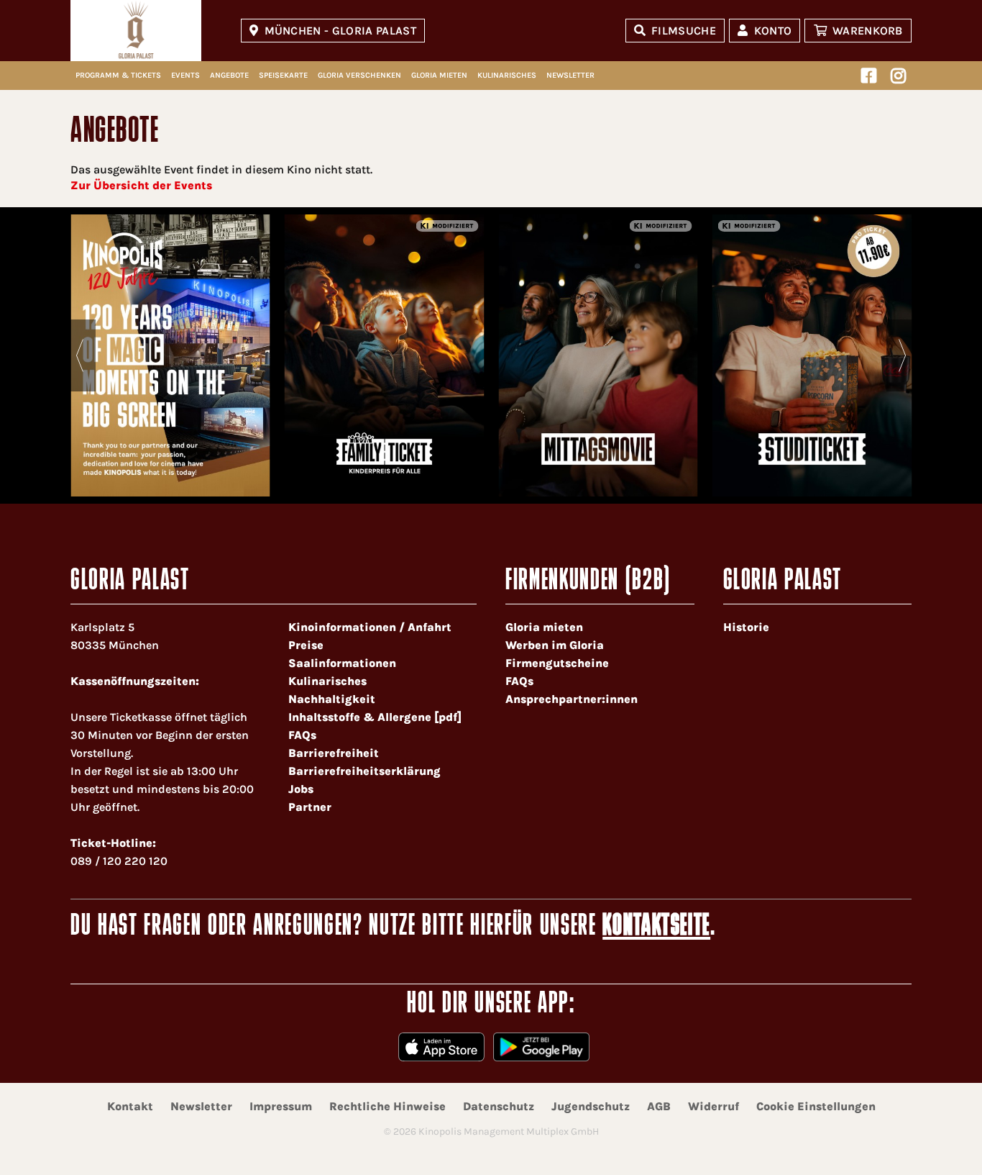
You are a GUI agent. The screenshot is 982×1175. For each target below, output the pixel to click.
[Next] (902, 355)
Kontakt (130, 1106)
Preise (305, 645)
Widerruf (713, 1106)
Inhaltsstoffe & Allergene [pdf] (375, 717)
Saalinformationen (342, 663)
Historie (746, 627)
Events (185, 75)
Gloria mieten (439, 75)
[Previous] (79, 355)
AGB (659, 1106)
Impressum (280, 1106)
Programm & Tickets (118, 75)
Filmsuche (683, 30)
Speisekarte (283, 75)
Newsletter (570, 75)
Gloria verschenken (359, 75)
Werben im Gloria (554, 645)
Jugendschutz (590, 1106)
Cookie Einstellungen (816, 1106)
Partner (309, 807)
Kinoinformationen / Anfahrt (369, 627)
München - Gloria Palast (340, 30)
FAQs (302, 735)
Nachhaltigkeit (331, 699)
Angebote (229, 75)
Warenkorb (867, 30)
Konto (773, 30)
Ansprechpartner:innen (571, 699)
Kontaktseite (656, 927)
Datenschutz (498, 1106)
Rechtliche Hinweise (387, 1106)
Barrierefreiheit (333, 753)
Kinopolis (135, 30)
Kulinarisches (506, 75)
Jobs (300, 789)
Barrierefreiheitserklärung (364, 771)
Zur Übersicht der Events (141, 185)
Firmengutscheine (557, 663)
